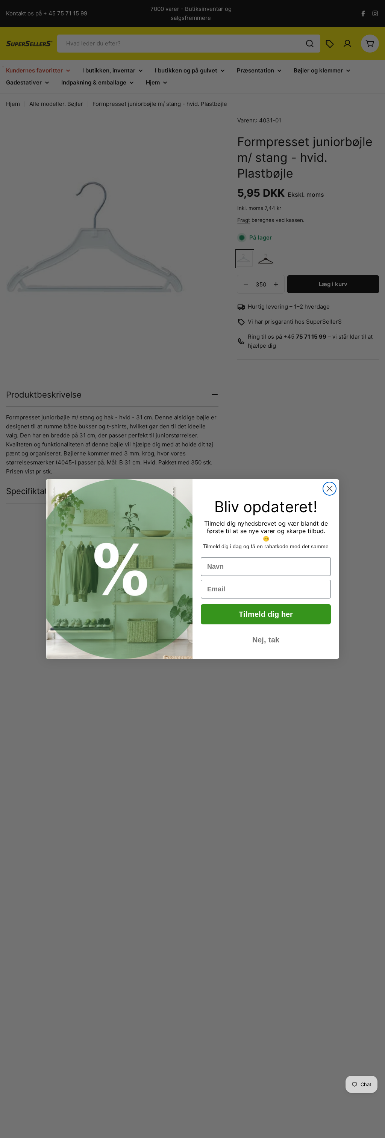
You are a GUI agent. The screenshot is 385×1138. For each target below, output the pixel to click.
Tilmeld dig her (266, 614)
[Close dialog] (329, 488)
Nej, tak (265, 640)
